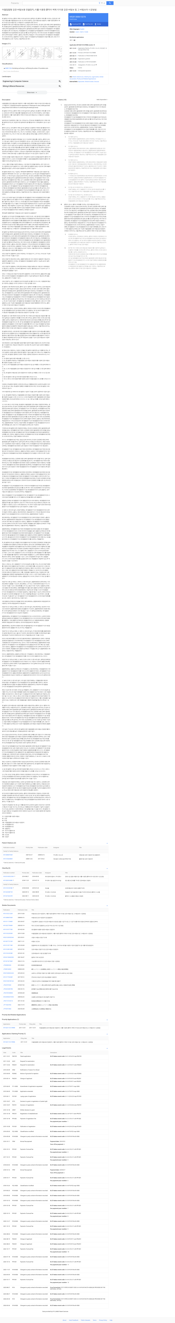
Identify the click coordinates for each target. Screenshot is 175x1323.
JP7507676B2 (7, 1009)
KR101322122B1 (8, 913)
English (82, 29)
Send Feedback (73, 1320)
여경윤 (86, 32)
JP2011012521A (8, 1001)
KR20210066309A (8, 957)
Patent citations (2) (78, 77)
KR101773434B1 (8, 977)
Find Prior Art (89, 24)
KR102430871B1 (8, 892)
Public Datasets (85, 1320)
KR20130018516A (8, 981)
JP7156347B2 (7, 1005)
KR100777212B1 (8, 941)
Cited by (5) (87, 77)
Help (111, 1320)
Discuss (96, 81)
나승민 (77, 32)
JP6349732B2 (7, 985)
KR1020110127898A (9, 1028)
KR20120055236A (8, 937)
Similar (99, 24)
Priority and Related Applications (86, 79)
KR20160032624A (8, 973)
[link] (25, 68)
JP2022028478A (8, 989)
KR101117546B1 (8, 921)
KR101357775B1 (8, 929)
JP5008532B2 (7, 965)
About (64, 1320)
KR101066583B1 (8, 859)
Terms (94, 1320)
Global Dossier (89, 81)
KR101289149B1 (8, 949)
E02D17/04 (8, 68)
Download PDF (76, 24)
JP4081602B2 (7, 969)
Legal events (95, 77)
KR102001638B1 (8, 880)
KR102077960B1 (8, 925)
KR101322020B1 (8, 933)
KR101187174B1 (8, 945)
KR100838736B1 (8, 855)
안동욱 (82, 32)
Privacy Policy (103, 1320)
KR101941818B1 (8, 888)
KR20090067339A (8, 997)
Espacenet (81, 81)
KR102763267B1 (8, 896)
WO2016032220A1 (8, 876)
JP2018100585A (8, 993)
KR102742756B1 (8, 961)
